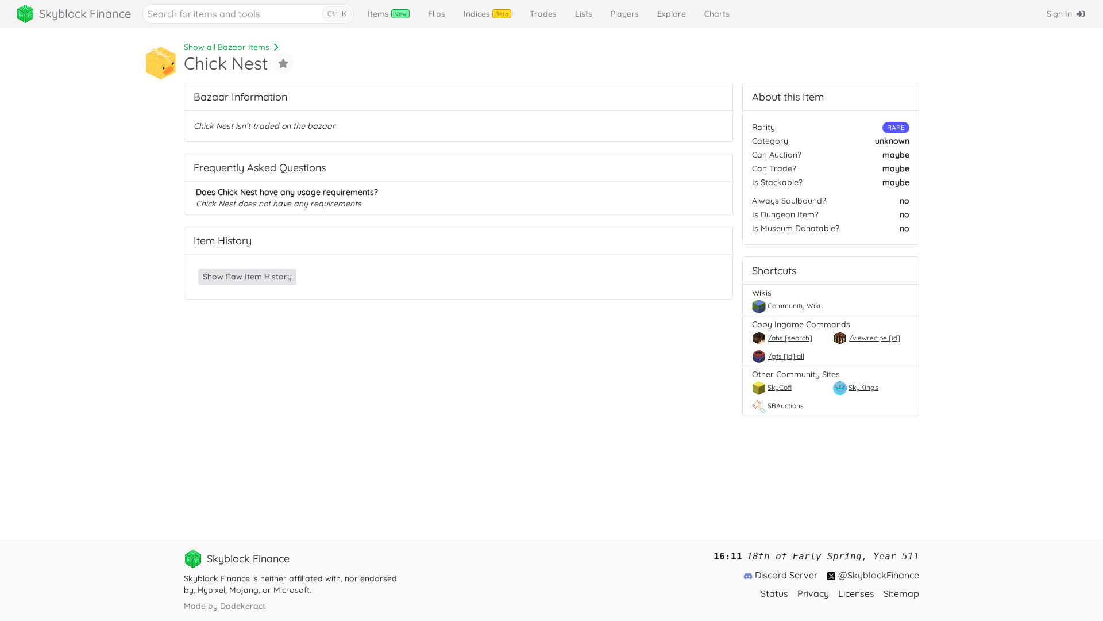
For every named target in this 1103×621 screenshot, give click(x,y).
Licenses (856, 593)
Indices (486, 14)
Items (387, 14)
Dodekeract (242, 606)
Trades (543, 14)
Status (774, 593)
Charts (717, 14)
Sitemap (901, 593)
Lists (583, 14)
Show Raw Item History (247, 276)
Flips (436, 14)
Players (625, 14)
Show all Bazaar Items (226, 47)
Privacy (813, 593)
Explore (671, 14)
